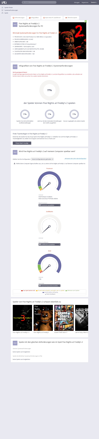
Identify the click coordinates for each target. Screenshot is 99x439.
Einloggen (77, 2)
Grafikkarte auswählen (48, 244)
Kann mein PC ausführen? (53, 17)
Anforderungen (19, 17)
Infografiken (35, 17)
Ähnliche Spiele (72, 17)
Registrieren (85, 2)
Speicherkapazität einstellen (49, 285)
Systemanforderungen (11, 10)
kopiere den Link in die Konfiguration (76, 158)
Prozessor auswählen (47, 205)
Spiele (6, 13)
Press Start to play (22, 143)
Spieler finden (8, 7)
